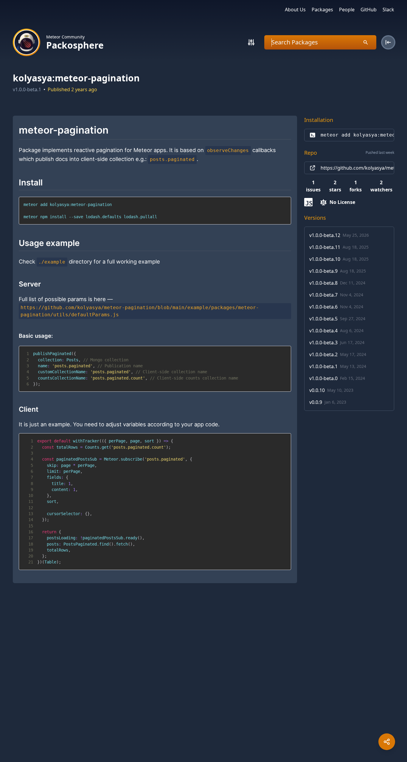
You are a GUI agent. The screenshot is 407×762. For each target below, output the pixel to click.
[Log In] (388, 42)
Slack (388, 9)
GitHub (369, 9)
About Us (295, 9)
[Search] (251, 42)
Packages (322, 9)
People (347, 9)
